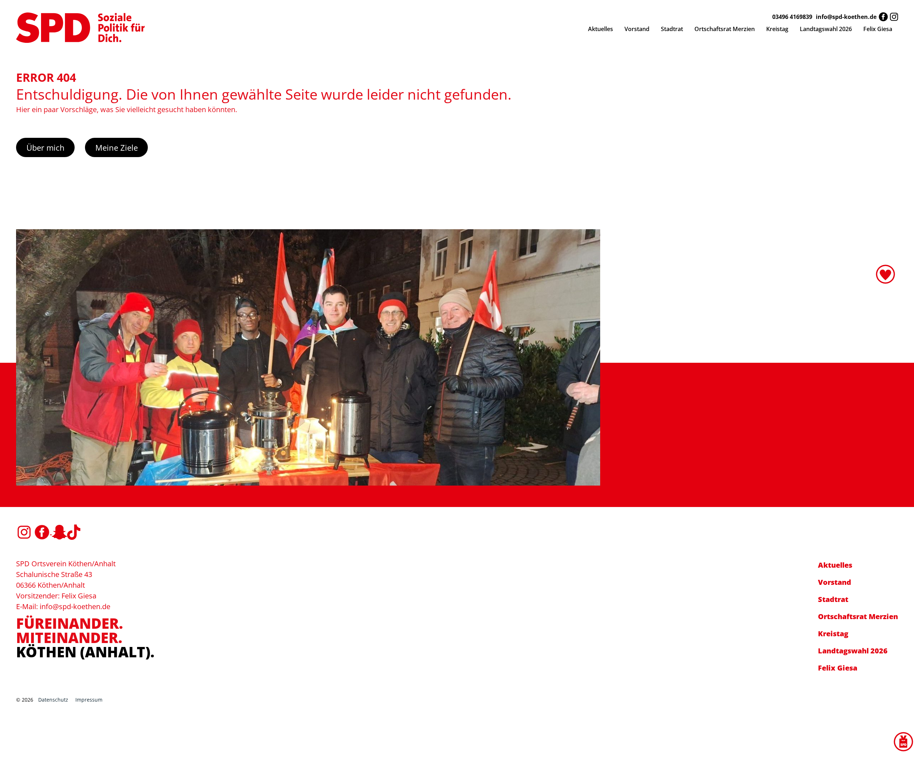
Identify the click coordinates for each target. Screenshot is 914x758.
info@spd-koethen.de (846, 17)
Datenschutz (53, 699)
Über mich (45, 147)
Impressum (88, 699)
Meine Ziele (116, 147)
